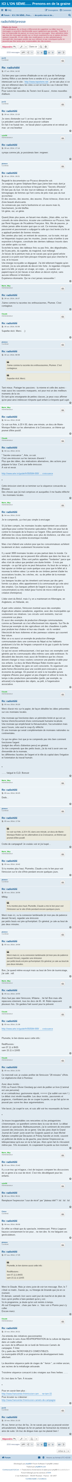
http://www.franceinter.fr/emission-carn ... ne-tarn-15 (27, 1393)
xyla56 (4, 135)
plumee (5, 163)
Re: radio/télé (11, 67)
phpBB (28, 1464)
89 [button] (59, 52)
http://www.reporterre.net (36, 81)
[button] (23, 53)
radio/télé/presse (13, 21)
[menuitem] (8, 10)
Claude (4, 314)
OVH (49, 1473)
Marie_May (6, 286)
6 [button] (41, 52)
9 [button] (52, 52)
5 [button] (38, 52)
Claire (4, 1211)
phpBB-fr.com (40, 1467)
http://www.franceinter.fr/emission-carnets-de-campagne (28, 1400)
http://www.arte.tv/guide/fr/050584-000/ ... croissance (27, 473)
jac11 (4, 58)
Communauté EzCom (11, 1470)
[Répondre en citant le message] (62, 61)
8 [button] (49, 52)
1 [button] (31, 52)
